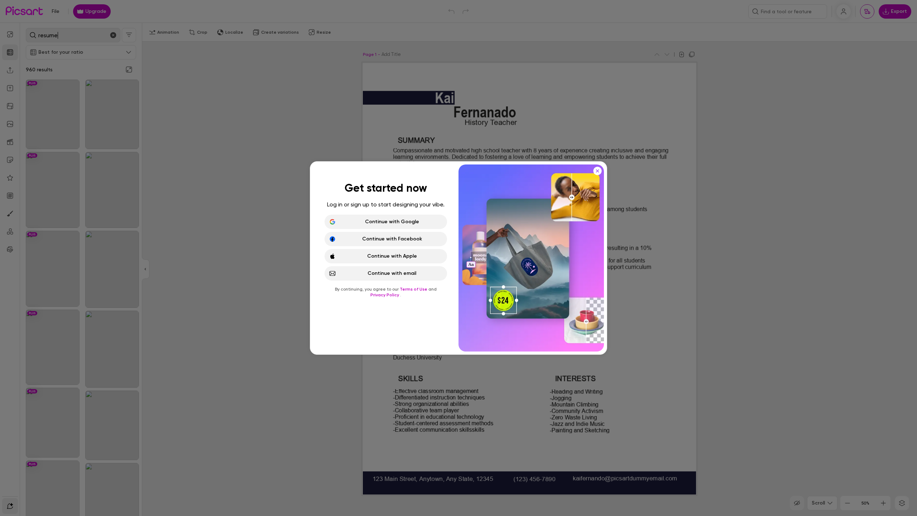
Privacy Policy (385, 294)
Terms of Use (414, 289)
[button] (458, 258)
